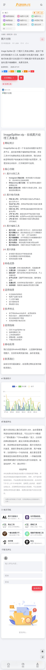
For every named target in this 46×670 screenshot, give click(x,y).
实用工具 (10, 34)
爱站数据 (11, 437)
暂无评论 (7, 549)
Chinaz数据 (23, 437)
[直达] (20, 515)
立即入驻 (39, 12)
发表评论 (37, 588)
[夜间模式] (42, 657)
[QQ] (42, 651)
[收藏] (42, 39)
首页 (4, 34)
